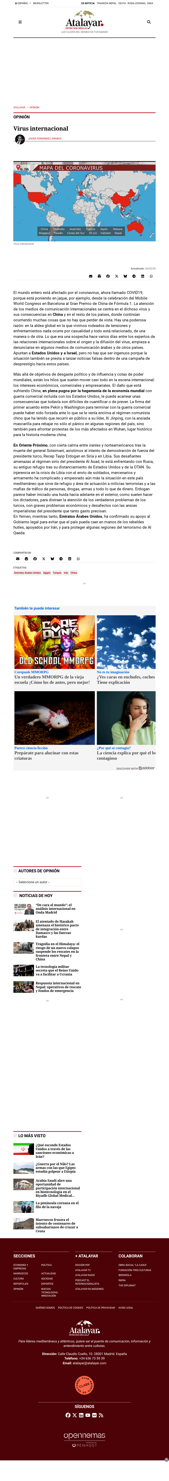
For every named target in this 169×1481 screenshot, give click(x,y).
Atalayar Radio (85, 1275)
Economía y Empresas (20, 1267)
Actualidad (48, 1273)
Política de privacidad (100, 1307)
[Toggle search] (149, 22)
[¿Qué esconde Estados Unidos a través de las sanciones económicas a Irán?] (23, 1149)
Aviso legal (126, 1307)
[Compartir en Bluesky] (125, 276)
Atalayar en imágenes (89, 1289)
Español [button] (23, 3)
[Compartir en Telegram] (134, 276)
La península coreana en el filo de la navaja (57, 1205)
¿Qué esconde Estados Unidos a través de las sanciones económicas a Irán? (55, 1151)
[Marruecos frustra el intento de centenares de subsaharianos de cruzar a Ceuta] (23, 1223)
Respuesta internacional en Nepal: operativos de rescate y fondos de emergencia (58, 987)
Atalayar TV (83, 1270)
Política (46, 1265)
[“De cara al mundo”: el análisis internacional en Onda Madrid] (23, 908)
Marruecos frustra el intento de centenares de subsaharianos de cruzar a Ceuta (57, 1225)
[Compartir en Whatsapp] (151, 276)
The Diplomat (127, 1285)
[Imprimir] (99, 276)
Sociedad (47, 1278)
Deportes (47, 1283)
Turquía (57, 572)
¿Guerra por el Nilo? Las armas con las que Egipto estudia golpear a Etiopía (56, 1168)
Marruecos (20, 1273)
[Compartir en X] (116, 276)
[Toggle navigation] (19, 22)
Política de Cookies (70, 1307)
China (74, 572)
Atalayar (19, 107)
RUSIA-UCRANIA (137, 3)
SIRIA (150, 3)
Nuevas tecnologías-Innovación (49, 1292)
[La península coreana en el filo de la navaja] (23, 1207)
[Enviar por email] (90, 276)
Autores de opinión (39, 870)
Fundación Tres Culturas (135, 1270)
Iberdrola (125, 1275)
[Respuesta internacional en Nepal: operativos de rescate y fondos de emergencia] (23, 987)
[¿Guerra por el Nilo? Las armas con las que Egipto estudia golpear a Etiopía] (23, 1168)
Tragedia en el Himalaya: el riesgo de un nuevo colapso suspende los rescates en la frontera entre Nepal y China (57, 951)
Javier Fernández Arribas (45, 138)
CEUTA (122, 3)
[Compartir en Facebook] (108, 276)
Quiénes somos (45, 1307)
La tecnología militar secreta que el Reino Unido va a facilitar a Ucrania (57, 970)
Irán (66, 572)
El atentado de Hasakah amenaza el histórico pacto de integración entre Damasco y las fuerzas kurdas (57, 929)
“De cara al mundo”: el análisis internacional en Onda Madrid (55, 909)
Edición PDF (82, 1265)
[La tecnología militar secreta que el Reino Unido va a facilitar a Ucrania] (23, 970)
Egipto (46, 572)
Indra (122, 1280)
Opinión (34, 107)
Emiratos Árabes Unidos (27, 572)
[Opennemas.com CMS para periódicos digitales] (84, 1440)
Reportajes (20, 1283)
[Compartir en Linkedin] (142, 276)
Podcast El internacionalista (87, 1282)
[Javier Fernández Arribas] (20, 139)
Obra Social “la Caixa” (133, 1265)
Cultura (18, 1278)
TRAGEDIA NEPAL (107, 3)
